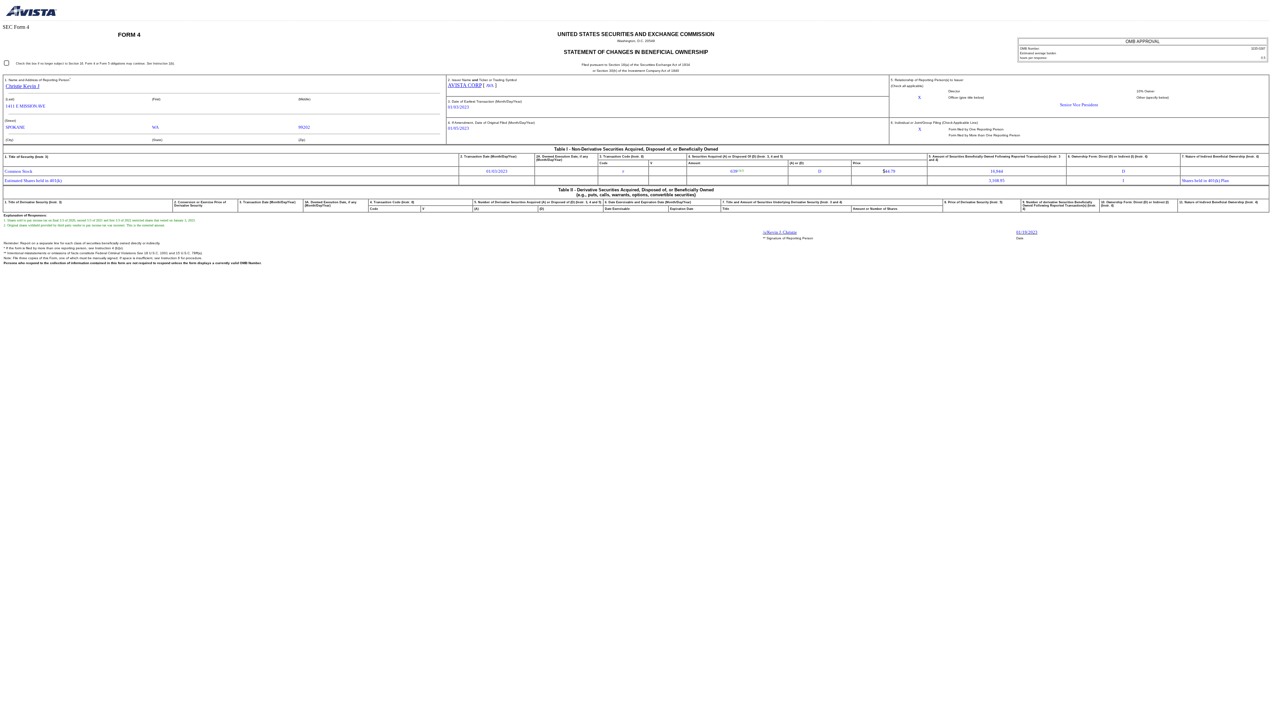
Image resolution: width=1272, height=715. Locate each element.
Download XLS (1262, 11)
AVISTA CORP (465, 85)
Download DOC (1245, 11)
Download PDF (1253, 11)
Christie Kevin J (22, 86)
